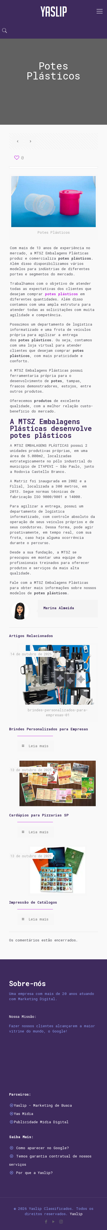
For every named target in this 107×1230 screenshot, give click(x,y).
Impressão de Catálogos (33, 902)
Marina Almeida (58, 607)
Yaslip (76, 1213)
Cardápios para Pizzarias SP (39, 815)
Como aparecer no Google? (42, 1147)
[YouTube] (54, 1221)
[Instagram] (61, 1221)
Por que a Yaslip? (34, 1172)
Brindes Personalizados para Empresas (48, 728)
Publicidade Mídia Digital (41, 1121)
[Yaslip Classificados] (53, 11)
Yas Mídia (23, 1113)
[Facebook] (46, 1221)
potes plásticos (61, 293)
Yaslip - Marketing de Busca (43, 1105)
